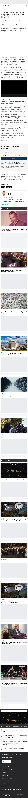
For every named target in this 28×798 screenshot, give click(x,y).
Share (4, 24)
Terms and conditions (6, 766)
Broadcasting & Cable (14, 20)
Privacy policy (4, 772)
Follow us (17, 24)
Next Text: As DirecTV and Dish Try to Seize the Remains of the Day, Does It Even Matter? (15, 743)
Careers (3, 781)
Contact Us (4, 786)
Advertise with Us (5, 783)
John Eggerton (6, 20)
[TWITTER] (8, 194)
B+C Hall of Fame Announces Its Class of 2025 (14, 730)
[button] (1, 6)
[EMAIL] (11, 194)
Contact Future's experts (7, 769)
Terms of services (16, 162)
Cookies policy (5, 775)
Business (3, 8)
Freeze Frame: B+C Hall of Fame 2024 (13, 748)
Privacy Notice (18, 163)
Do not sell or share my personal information (11, 789)
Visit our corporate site (7, 757)
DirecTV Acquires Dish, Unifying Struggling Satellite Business (15, 736)
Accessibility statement (7, 778)
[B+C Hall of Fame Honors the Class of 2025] (14, 720)
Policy (8, 8)
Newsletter (24, 24)
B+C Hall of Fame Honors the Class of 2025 (15, 726)
